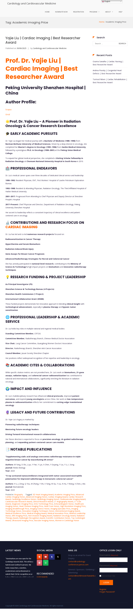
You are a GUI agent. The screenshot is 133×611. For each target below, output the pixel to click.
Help (120, 12)
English (107, 1)
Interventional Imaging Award (67, 511)
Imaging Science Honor (39, 508)
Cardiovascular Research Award (18, 501)
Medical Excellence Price (15, 513)
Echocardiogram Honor (64, 504)
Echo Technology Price (43, 504)
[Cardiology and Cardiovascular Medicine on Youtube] (45, 557)
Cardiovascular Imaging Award (72, 499)
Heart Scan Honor (51, 506)
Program (93, 12)
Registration (78, 12)
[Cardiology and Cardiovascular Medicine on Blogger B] (39, 557)
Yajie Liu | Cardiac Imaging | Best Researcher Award (42, 40)
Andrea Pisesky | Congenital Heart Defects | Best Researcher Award (107, 72)
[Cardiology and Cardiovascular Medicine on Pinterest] (39, 563)
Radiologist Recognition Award (32, 518)
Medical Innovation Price (58, 513)
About (108, 12)
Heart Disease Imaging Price (31, 506)
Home (47, 12)
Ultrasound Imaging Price (22, 520)
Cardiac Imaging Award (58, 497)
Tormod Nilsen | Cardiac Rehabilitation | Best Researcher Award (110, 81)
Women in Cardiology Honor (67, 520)
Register (102, 589)
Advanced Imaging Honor (36, 497)
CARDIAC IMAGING (21, 227)
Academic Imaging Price (65, 494)
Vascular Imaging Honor (44, 520)
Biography (18, 494)
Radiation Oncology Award (64, 515)
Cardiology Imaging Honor (48, 499)
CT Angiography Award (63, 501)
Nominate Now (61, 12)
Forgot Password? (107, 592)
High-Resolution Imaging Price (72, 506)
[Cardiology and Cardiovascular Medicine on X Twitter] (58, 557)
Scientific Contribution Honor (58, 518)
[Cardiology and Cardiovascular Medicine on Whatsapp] (45, 563)
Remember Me (108, 576)
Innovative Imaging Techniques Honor (38, 511)
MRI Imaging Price (19, 515)
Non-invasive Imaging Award (40, 515)
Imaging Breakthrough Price (17, 508)
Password (108, 565)
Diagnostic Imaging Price (22, 504)
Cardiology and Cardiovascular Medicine (31, 3)
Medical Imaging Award (36, 513)
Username (108, 555)
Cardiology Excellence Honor (24, 499)
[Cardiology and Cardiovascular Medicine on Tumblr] (52, 557)
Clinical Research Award (43, 501)
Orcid (7, 114)
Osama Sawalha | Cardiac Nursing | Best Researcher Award (108, 63)
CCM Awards (42, 577)
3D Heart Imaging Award (43, 494)
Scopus (8, 109)
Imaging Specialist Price (60, 508)
